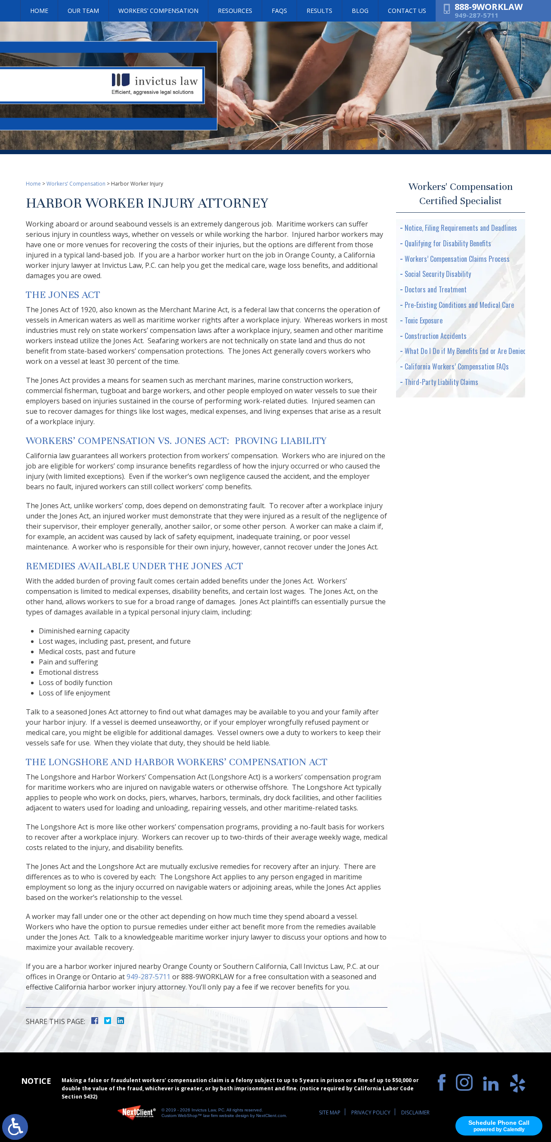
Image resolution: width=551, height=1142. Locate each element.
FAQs (279, 10)
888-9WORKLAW (489, 7)
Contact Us (407, 10)
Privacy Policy (370, 1112)
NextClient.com (271, 1115)
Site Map (330, 1112)
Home (39, 10)
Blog (360, 10)
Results (319, 10)
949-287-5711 (476, 15)
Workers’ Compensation (158, 10)
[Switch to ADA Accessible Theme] (15, 1127)
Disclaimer (415, 1112)
